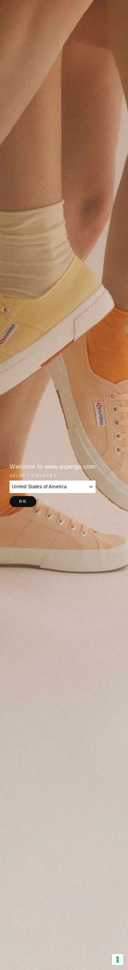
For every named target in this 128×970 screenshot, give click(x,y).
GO (22, 501)
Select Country (33, 476)
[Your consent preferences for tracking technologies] (117, 959)
